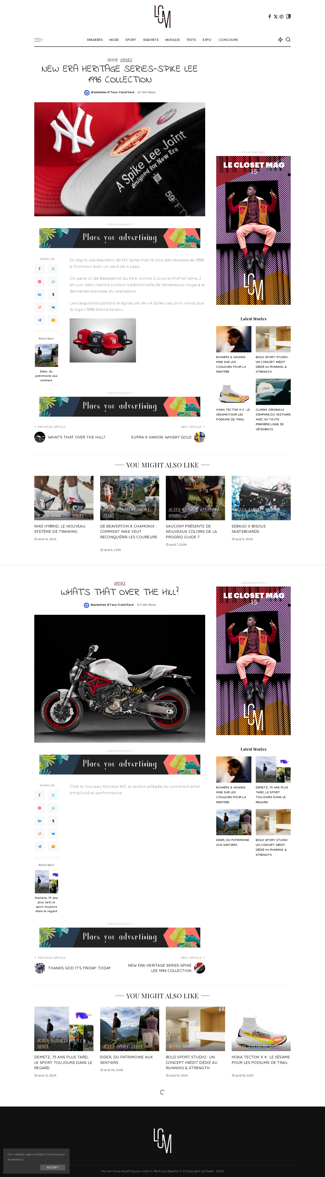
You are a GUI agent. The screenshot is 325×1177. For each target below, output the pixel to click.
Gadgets (59, 1040)
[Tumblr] (53, 294)
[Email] (53, 320)
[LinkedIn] (39, 294)
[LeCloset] (163, 16)
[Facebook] (270, 16)
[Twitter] (275, 16)
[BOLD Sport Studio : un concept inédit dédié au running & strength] (273, 339)
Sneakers (60, 516)
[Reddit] (39, 307)
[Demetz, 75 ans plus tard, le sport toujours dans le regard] (46, 881)
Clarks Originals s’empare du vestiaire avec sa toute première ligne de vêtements (273, 419)
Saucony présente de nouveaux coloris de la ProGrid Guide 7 (191, 531)
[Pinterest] (39, 281)
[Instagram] (281, 16)
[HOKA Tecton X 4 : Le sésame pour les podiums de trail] (233, 392)
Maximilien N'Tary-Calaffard (112, 92)
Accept (53, 1167)
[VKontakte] (53, 307)
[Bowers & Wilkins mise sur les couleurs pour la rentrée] (233, 339)
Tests (108, 516)
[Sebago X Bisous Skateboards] (261, 498)
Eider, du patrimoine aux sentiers (46, 376)
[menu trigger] (41, 39)
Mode (112, 60)
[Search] (288, 39)
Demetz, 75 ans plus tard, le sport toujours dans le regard (46, 904)
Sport (126, 60)
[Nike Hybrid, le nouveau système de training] (64, 498)
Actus (43, 516)
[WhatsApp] (53, 281)
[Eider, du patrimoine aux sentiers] (46, 355)
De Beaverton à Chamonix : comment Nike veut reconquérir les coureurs (128, 531)
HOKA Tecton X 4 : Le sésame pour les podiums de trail (233, 414)
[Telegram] (39, 320)
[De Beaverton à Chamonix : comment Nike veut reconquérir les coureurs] (129, 498)
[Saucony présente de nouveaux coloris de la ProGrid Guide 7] (195, 498)
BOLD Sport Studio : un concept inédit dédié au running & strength (192, 1062)
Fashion (190, 509)
